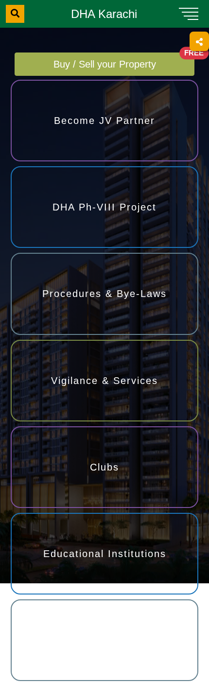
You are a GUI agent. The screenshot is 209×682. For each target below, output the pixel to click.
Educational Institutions (104, 554)
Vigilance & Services (104, 380)
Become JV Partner (104, 120)
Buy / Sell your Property (123, 61)
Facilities (104, 640)
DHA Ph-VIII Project (104, 207)
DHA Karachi (104, 13)
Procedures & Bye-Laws (104, 294)
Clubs (104, 467)
